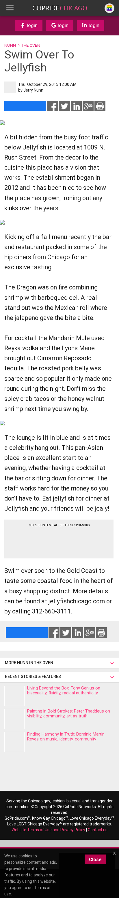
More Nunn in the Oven (29, 662)
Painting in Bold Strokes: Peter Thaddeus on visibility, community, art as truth (68, 713)
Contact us (97, 829)
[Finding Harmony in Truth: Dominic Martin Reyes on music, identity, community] (14, 742)
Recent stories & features (33, 676)
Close (95, 859)
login (32, 25)
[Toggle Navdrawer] (10, 8)
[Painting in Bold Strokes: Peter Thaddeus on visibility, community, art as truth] (14, 719)
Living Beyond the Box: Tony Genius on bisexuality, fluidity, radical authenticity (63, 690)
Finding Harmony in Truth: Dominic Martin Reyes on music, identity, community (66, 737)
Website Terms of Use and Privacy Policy (48, 829)
